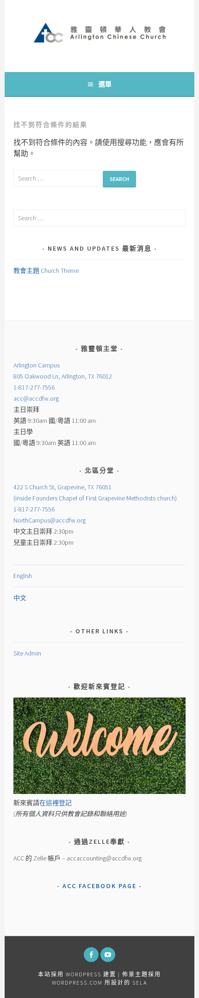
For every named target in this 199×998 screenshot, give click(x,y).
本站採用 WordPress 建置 (77, 974)
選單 (105, 84)
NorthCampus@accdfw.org (49, 520)
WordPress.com (77, 982)
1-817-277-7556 (34, 387)
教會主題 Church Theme (46, 270)
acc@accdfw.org (36, 398)
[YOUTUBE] (107, 954)
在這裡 (55, 803)
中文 (19, 598)
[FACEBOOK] (91, 954)
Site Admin (27, 653)
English (22, 575)
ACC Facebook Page (99, 886)
